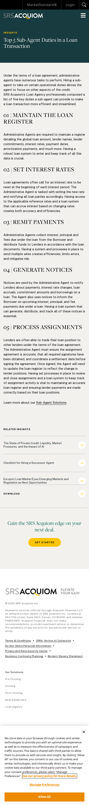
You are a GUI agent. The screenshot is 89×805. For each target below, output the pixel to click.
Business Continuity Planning (24, 656)
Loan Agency (13, 706)
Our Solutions (14, 672)
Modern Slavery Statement (65, 656)
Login (70, 4)
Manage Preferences (44, 785)
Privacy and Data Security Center (26, 650)
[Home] (23, 16)
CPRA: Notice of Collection (53, 640)
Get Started (44, 542)
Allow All (44, 797)
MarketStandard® (42, 4)
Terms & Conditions (18, 640)
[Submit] (84, 5)
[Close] (84, 732)
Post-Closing (13, 692)
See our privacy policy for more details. (49, 776)
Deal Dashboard (15, 699)
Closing (10, 686)
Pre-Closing (13, 679)
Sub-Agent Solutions (51, 402)
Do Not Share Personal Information (28, 645)
